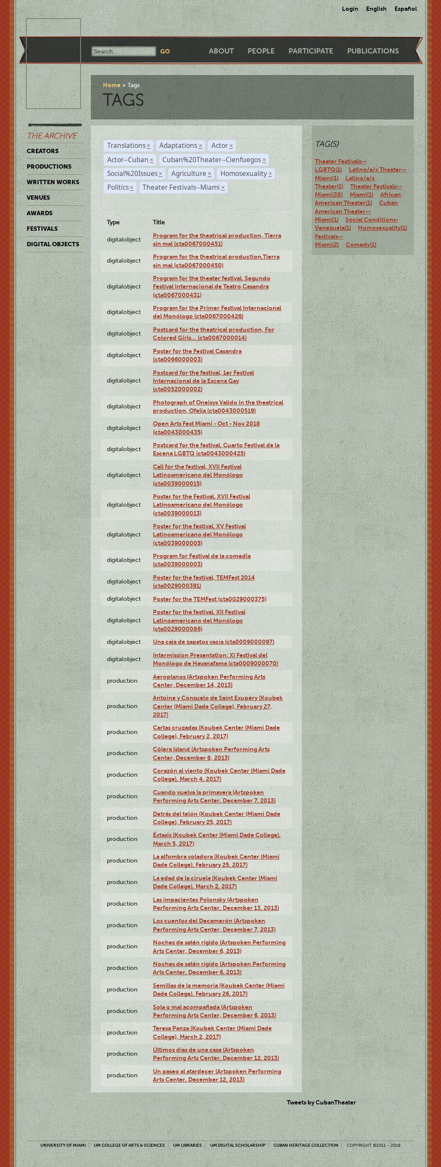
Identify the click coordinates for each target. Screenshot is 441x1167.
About (221, 51)
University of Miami (63, 1145)
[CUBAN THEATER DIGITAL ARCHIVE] (45, 28)
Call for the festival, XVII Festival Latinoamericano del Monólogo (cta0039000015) (198, 475)
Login (350, 8)
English (376, 8)
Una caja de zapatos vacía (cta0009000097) (213, 641)
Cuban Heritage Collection (306, 1145)
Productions (49, 166)
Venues (38, 197)
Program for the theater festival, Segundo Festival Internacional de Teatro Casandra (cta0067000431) (211, 286)
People (261, 51)
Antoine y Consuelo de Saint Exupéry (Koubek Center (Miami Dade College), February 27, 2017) (218, 706)
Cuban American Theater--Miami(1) (356, 211)
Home (112, 85)
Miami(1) (361, 194)
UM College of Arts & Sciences (129, 1145)
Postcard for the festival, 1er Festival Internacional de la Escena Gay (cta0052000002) (203, 381)
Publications (373, 51)
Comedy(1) (361, 244)
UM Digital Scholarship (237, 1145)
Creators (43, 150)
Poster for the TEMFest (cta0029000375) (210, 599)
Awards (40, 213)
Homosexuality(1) (382, 227)
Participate (311, 51)
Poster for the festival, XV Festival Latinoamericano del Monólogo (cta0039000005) (199, 534)
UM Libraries (187, 1145)
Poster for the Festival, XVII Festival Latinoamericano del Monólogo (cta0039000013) (201, 505)
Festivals (42, 228)
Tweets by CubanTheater (321, 1102)
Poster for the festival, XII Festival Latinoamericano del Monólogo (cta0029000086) (199, 620)
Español (405, 8)
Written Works (53, 182)
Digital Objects (53, 244)
